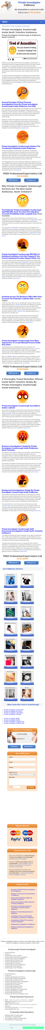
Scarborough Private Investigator (22, 949)
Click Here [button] (33, 1024)
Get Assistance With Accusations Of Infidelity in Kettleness (21, 898)
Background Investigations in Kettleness (23, 924)
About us (16, 941)
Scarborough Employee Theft (13, 986)
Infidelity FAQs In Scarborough (14, 1015)
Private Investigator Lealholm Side (14, 723)
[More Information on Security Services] (27, 645)
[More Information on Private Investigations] (27, 693)
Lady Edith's (14, 227)
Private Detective (10, 952)
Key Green (6, 345)
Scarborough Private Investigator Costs (16, 994)
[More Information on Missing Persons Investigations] (27, 677)
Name (11, 757)
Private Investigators (7, 941)
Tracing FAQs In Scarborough (13, 1020)
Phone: (11, 767)
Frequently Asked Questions (22, 1012)
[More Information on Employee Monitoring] (27, 661)
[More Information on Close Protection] (10, 645)
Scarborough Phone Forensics (14, 983)
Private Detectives (10, 974)
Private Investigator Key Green (13, 711)
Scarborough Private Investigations (15, 965)
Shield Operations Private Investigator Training (21, 873)
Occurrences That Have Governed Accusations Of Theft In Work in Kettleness (21, 907)
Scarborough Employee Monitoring (15, 978)
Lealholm (11, 408)
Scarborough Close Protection (14, 968)
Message (12, 777)
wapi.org (7, 1006)
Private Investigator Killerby (12, 720)
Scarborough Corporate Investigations (16, 957)
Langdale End (30, 214)
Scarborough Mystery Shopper (14, 991)
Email (10, 762)
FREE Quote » (13, 180)
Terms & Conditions (12, 943)
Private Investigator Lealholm (12, 714)
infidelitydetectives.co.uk (12, 1003)
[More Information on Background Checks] (27, 580)
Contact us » (31, 180)
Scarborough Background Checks (15, 977)
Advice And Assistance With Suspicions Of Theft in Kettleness (22, 902)
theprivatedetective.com (12, 1009)
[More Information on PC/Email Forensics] (27, 612)
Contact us (22, 943)
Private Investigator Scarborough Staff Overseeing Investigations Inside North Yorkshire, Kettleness (22, 531)
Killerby (14, 356)
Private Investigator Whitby (12, 718)
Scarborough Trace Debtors (13, 966)
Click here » (10, 585)
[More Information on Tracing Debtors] (10, 677)
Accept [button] (33, 1027)
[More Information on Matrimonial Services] (10, 596)
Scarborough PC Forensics (13, 963)
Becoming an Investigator (19, 859)
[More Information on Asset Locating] (27, 628)
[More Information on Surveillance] (10, 580)
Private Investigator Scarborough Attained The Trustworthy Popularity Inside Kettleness (21, 147)
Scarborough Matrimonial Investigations (17, 981)
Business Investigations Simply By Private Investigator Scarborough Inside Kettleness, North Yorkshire (20, 448)
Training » (14, 746)
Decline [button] (11, 1027)
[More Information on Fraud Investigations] (10, 661)
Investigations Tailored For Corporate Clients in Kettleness (22, 920)
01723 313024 (22, 734)
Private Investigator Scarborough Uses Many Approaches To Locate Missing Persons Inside (21, 342)
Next (10, 59)
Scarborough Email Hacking (13, 987)
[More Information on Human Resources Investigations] (10, 693)
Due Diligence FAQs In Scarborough (15, 1018)
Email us (21, 739)
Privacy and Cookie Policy (27, 941)
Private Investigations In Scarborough (16, 989)
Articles (28, 943)
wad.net (31, 1000)
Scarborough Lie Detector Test (14, 960)
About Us (7, 954)
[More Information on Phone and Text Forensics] (10, 628)
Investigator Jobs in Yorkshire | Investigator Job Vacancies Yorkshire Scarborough (21, 865)
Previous (8, 59)
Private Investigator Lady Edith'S (13, 713)
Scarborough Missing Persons (14, 961)
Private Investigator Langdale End (14, 721)
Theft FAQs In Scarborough (13, 1017)
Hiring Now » (29, 746)
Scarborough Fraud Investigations (15, 958)
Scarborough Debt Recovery (13, 992)
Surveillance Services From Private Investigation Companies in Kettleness (22, 916)
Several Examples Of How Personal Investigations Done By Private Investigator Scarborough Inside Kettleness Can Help (20, 104)
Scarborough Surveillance (12, 984)
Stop (13, 59)
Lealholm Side (27, 299)
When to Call (13, 772)
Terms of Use (40, 941)
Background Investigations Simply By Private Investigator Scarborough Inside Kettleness (20, 491)
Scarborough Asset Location (13, 955)
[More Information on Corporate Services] (27, 596)
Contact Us (8, 975)
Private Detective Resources (22, 997)
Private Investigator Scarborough (20, 26)
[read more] (25, 128)
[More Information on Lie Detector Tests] (10, 612)
